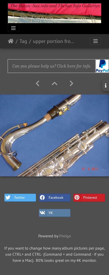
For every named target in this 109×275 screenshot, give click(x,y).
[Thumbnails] (54, 83)
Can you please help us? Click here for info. (51, 66)
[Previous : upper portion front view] (37, 83)
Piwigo (65, 235)
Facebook (56, 197)
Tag (23, 41)
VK (51, 212)
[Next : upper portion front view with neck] (71, 83)
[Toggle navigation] (13, 28)
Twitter (19, 197)
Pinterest (90, 197)
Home (11, 41)
